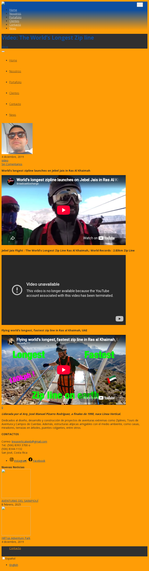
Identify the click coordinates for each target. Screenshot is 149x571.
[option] (78, 565)
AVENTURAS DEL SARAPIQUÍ (20, 501)
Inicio (5, 47)
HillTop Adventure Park (16, 538)
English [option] (13, 565)
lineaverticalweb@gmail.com (29, 441)
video (5, 160)
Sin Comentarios (12, 164)
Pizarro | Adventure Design (58, 3)
